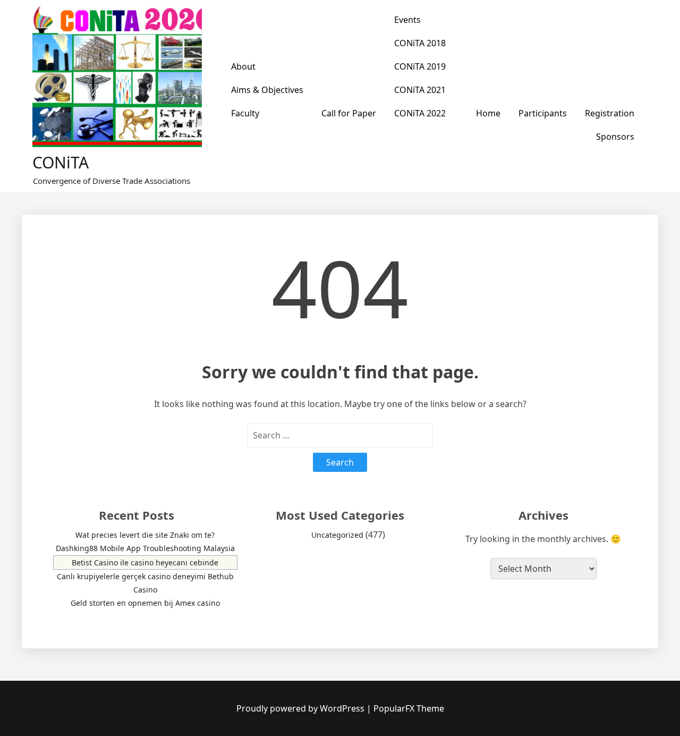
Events (407, 20)
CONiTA (60, 162)
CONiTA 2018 (420, 43)
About (243, 66)
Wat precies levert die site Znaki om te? (145, 535)
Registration (609, 113)
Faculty (245, 113)
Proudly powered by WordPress (301, 708)
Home (488, 113)
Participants (542, 113)
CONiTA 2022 (420, 113)
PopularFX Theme (408, 708)
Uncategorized (337, 535)
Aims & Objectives (267, 90)
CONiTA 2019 (420, 66)
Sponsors (615, 136)
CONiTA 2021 (420, 90)
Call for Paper (348, 113)
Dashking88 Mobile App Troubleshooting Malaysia (145, 548)
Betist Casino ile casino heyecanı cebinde (145, 562)
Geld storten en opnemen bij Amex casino (145, 603)
